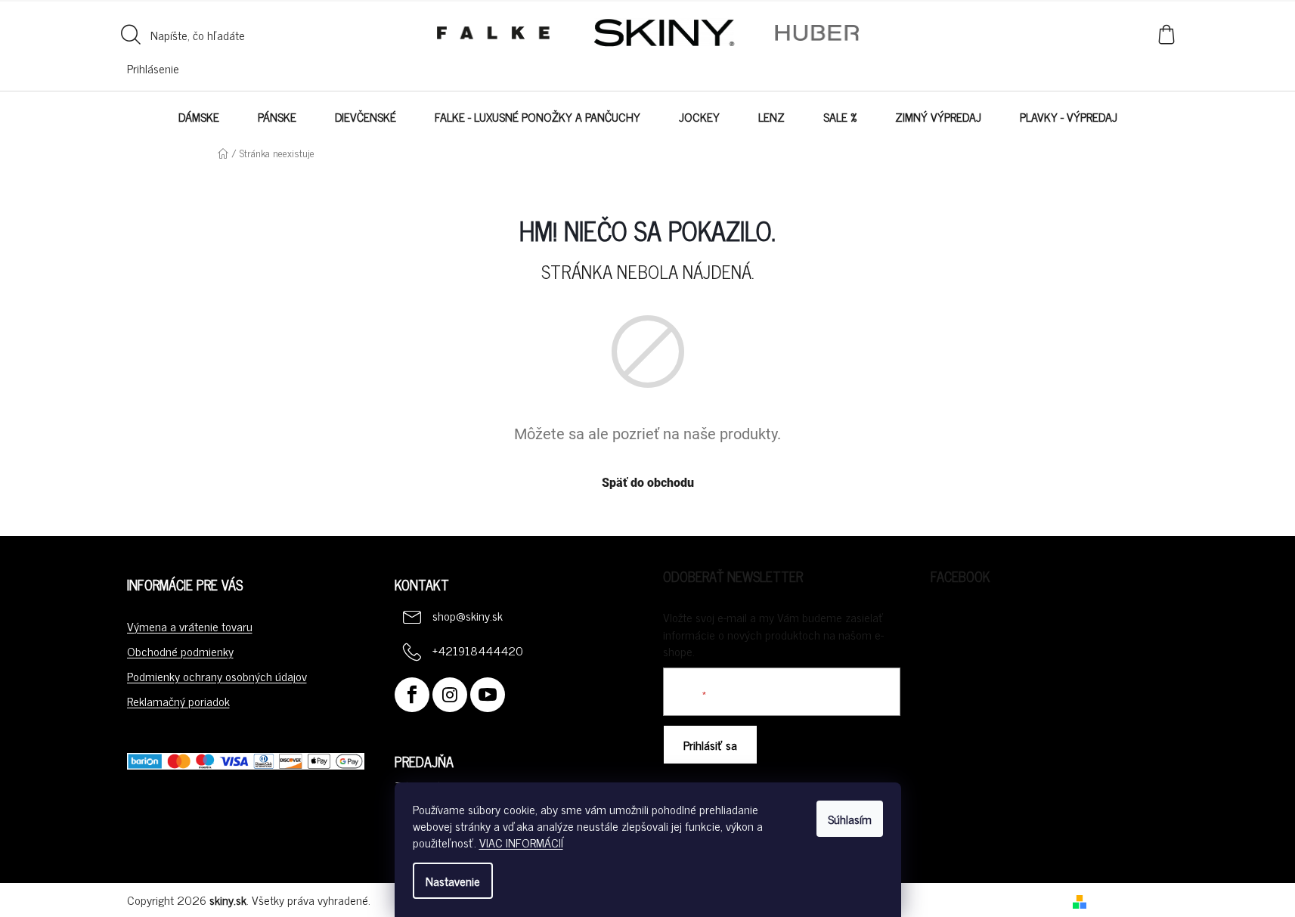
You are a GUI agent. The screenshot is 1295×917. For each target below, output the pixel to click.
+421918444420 (477, 650)
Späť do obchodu (648, 483)
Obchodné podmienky (180, 651)
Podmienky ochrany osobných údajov (217, 676)
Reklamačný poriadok (178, 700)
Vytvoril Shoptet (1130, 899)
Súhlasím (850, 819)
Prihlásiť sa (710, 744)
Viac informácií (521, 842)
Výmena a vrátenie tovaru (189, 626)
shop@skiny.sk (467, 615)
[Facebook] (412, 694)
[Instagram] (449, 694)
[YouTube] (487, 694)
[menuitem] (199, 116)
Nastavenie (453, 881)
